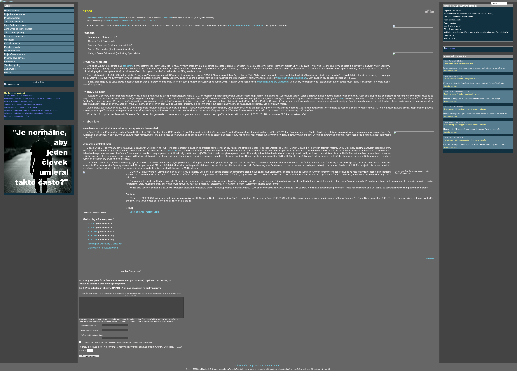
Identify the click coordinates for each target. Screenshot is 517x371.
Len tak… (9, 72)
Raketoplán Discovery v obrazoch (105, 243)
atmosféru (128, 66)
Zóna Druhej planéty (14, 32)
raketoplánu (124, 25)
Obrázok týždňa (38, 82)
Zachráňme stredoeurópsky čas (16, 116)
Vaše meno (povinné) (89, 325)
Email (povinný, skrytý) (89, 330)
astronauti (172, 150)
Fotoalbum (9, 61)
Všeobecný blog (12, 65)
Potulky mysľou (12, 50)
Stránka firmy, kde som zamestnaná (18, 96)
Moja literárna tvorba (14, 14)
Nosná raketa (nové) (452, 26)
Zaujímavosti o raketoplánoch (103, 247)
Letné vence (449, 35)
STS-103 (92, 231)
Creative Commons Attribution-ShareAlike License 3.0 (128, 21)
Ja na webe (10, 69)
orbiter (340, 98)
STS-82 (92, 227)
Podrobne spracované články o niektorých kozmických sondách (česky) (32, 98)
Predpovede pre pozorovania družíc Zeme (20, 107)
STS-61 (92, 223)
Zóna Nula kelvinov (13, 21)
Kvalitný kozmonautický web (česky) (18, 101)
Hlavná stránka (11, 10)
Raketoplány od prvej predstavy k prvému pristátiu (465, 109)
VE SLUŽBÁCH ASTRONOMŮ (145, 212)
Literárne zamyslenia (14, 36)
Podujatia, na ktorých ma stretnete (458, 17)
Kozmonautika (450, 23)
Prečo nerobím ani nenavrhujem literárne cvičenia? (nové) (468, 14)
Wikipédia (9, 39)
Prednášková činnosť (14, 58)
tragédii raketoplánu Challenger (273, 81)
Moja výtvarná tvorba (14, 54)
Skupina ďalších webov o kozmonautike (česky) (23, 104)
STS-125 (92, 239)
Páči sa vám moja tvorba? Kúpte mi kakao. (258, 365)
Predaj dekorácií (12, 18)
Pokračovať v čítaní (450, 70)
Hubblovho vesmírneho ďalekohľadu (246, 25)
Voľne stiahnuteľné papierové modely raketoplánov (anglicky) (28, 113)
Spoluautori (167, 18)
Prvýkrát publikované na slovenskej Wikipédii (106, 18)
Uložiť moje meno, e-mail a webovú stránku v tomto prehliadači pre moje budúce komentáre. (118, 342)
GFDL (155, 21)
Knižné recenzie (12, 43)
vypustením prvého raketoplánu (291, 78)
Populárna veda (12, 47)
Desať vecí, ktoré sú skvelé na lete (458, 63)
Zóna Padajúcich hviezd (16, 25)
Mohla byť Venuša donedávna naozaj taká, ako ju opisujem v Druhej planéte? (476, 32)
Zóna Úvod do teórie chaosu (18, 29)
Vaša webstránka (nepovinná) (92, 335)
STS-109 (92, 235)
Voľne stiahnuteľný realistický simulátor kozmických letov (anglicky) (30, 110)
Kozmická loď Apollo (452, 20)
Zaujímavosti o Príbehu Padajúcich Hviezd (462, 79)
